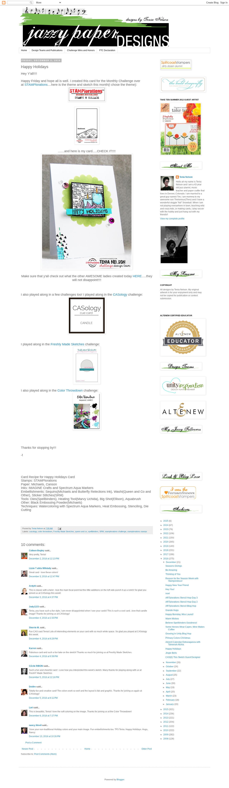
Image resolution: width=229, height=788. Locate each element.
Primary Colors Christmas (177, 638)
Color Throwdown (70, 390)
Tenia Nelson (186, 177)
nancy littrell (35, 725)
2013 (166, 718)
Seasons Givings (173, 566)
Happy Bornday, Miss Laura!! (179, 614)
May (168, 687)
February (170, 700)
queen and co (81, 531)
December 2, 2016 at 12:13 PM (44, 558)
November (171, 662)
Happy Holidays (173, 649)
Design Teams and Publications (47, 50)
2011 (166, 726)
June (168, 683)
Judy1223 (34, 606)
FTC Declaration (107, 50)
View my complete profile (172, 218)
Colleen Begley (36, 550)
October (170, 666)
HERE (137, 276)
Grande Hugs (172, 610)
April (168, 691)
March (169, 696)
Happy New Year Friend (177, 585)
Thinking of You (173, 574)
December (171, 562)
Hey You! (169, 589)
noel (167, 593)
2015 (166, 709)
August (169, 675)
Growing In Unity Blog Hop (178, 633)
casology (33, 531)
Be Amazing (171, 570)
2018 (166, 550)
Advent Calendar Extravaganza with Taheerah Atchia (182, 643)
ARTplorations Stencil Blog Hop (180, 606)
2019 (166, 546)
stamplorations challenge (115, 531)
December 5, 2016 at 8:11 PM (43, 698)
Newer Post (27, 749)
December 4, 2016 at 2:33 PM (43, 618)
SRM (101, 531)
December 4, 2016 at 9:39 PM (43, 656)
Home (24, 50)
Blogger (120, 779)
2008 (166, 738)
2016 (166, 558)
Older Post (147, 749)
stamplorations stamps (137, 531)
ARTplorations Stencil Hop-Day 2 (181, 602)
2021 (166, 537)
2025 (166, 521)
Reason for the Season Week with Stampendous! (181, 579)
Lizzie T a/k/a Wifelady (40, 568)
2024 (166, 525)
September (171, 671)
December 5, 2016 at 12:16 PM (44, 677)
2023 (166, 529)
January (170, 704)
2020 (166, 542)
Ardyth (32, 586)
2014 (166, 713)
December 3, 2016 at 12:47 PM (44, 576)
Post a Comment (33, 742)
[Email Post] (59, 528)
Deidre (32, 686)
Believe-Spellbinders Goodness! (181, 623)
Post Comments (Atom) (45, 754)
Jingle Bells (171, 653)
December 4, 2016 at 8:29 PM (43, 638)
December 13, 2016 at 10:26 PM (44, 736)
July (168, 679)
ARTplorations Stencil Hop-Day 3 (181, 597)
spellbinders (93, 531)
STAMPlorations (36, 84)
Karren (32, 648)
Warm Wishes (172, 618)
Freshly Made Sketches (67, 344)
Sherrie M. (34, 627)
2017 (166, 554)
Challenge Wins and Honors (81, 50)
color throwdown (45, 531)
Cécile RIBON (36, 666)
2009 (166, 734)
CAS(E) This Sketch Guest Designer (182, 657)
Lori (31, 707)
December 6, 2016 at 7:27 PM (43, 715)
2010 (166, 730)
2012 (166, 722)
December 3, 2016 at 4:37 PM (43, 597)
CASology (120, 294)
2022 (166, 533)
